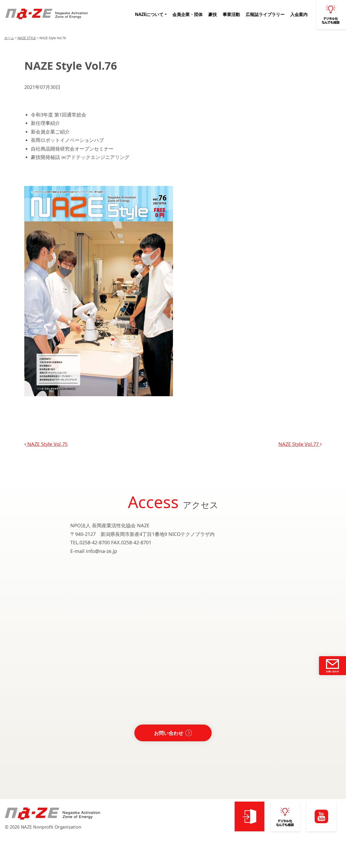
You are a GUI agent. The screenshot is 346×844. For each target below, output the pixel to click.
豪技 (212, 14)
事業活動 (231, 14)
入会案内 (299, 14)
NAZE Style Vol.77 (299, 444)
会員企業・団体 (187, 14)
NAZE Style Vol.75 (47, 444)
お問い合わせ (168, 733)
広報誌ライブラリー (265, 14)
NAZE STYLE (27, 38)
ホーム (9, 38)
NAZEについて (149, 14)
